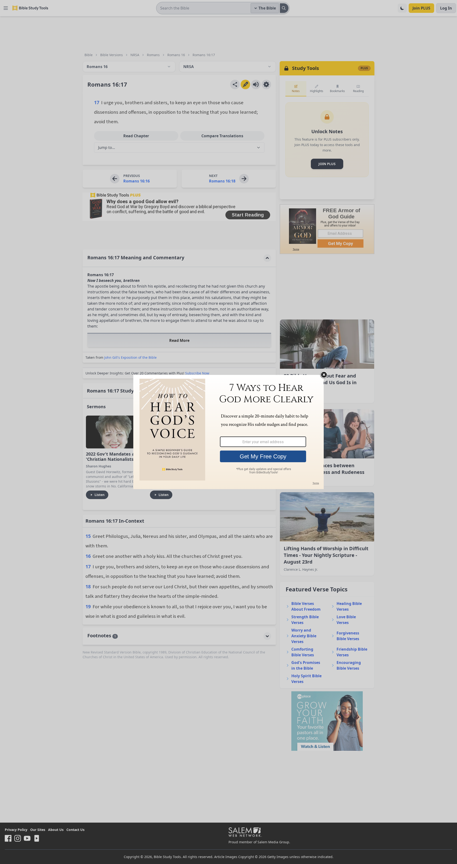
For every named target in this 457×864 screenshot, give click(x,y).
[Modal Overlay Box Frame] (228, 432)
